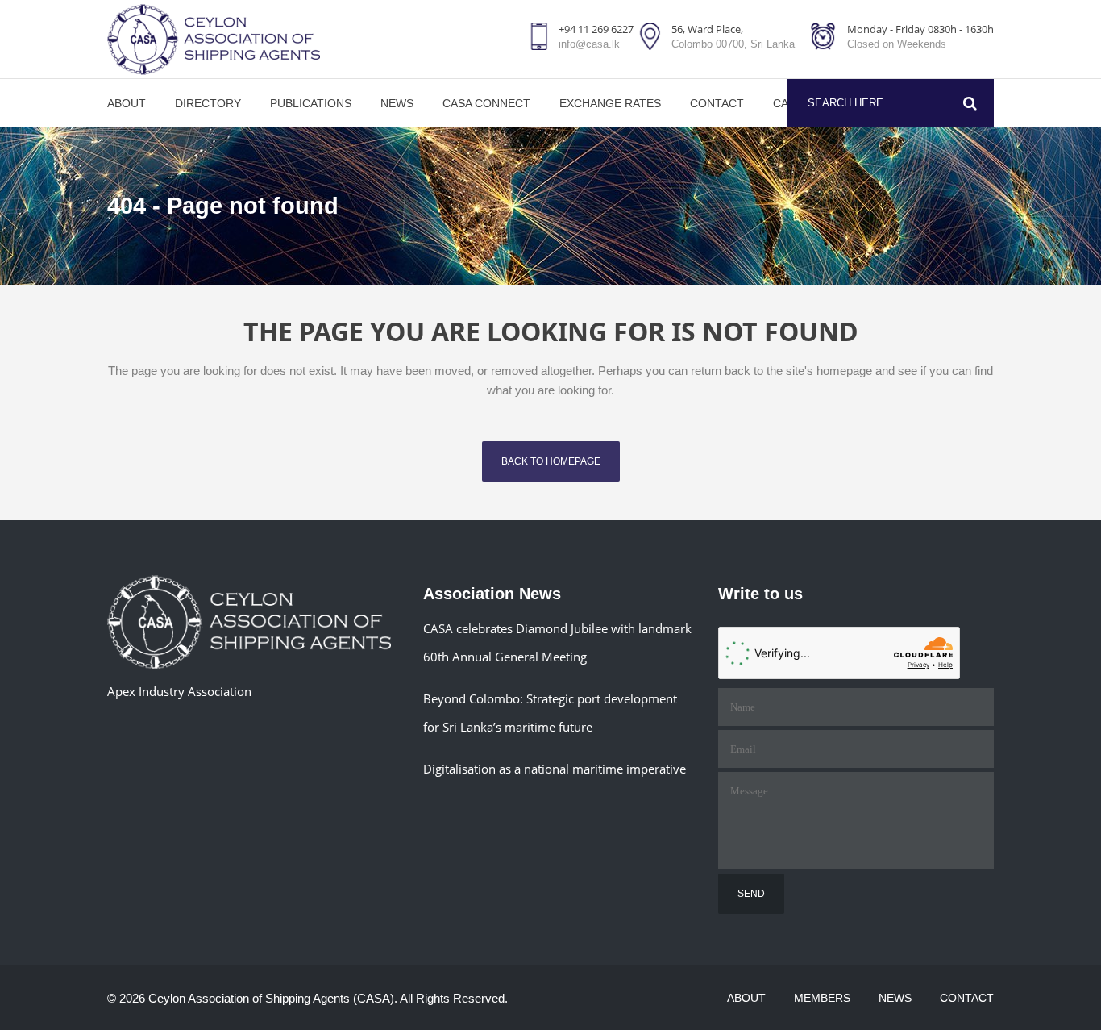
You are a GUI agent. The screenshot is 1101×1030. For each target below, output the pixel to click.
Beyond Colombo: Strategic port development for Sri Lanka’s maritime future (550, 712)
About (746, 997)
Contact (967, 997)
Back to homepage (550, 461)
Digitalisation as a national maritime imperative (554, 769)
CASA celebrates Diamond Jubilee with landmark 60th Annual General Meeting (557, 642)
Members (822, 997)
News (895, 997)
